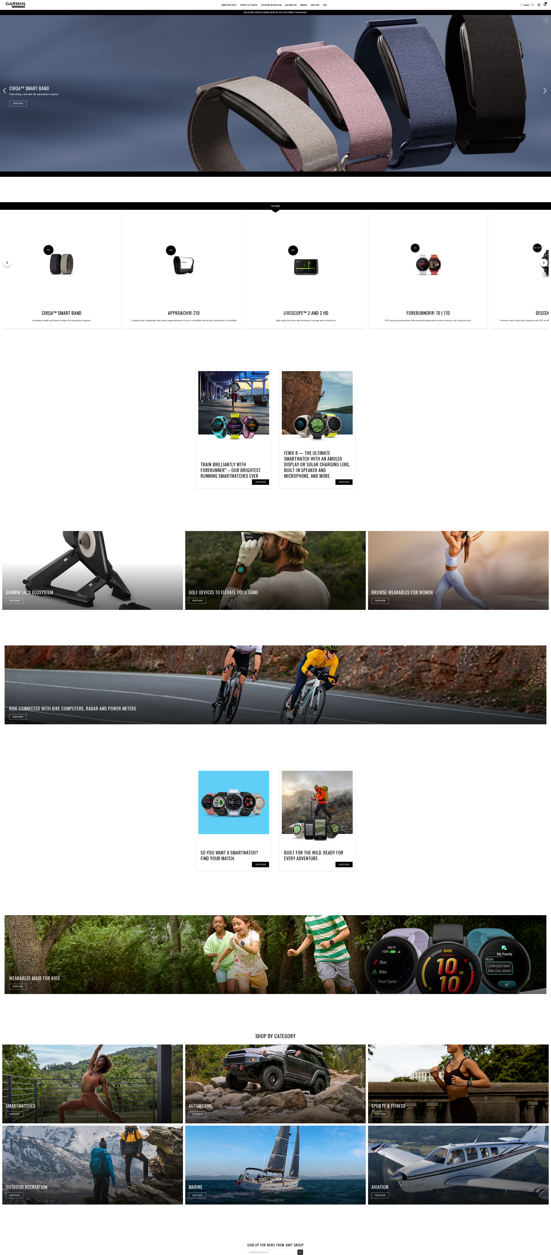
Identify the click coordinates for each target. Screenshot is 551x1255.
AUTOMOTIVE (291, 4)
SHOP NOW (344, 864)
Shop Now (260, 482)
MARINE (303, 4)
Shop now (344, 482)
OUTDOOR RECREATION (271, 4)
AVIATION (315, 4)
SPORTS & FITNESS (249, 4)
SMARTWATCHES (229, 4)
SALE (325, 4)
